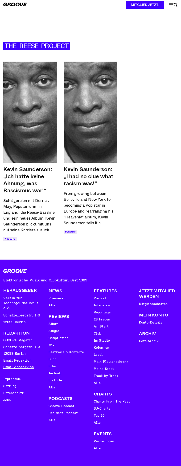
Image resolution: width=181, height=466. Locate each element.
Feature (10, 239)
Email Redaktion (17, 360)
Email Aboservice (18, 367)
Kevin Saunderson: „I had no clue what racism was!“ (88, 176)
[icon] (173, 5)
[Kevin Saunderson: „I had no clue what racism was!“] (90, 112)
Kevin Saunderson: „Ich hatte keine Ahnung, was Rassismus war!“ (27, 179)
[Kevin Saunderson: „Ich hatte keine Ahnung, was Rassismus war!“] (30, 112)
